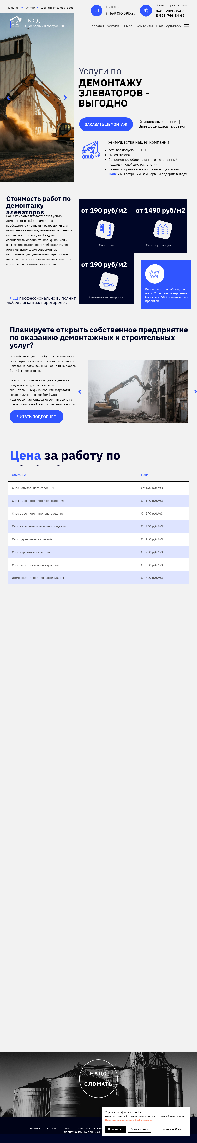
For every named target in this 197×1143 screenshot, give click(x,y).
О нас (66, 1128)
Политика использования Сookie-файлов (128, 1120)
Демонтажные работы (92, 1128)
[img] (186, 26)
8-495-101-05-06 (170, 11)
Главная (34, 1128)
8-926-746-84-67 (170, 15)
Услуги (51, 1128)
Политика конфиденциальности (87, 1132)
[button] (169, 26)
